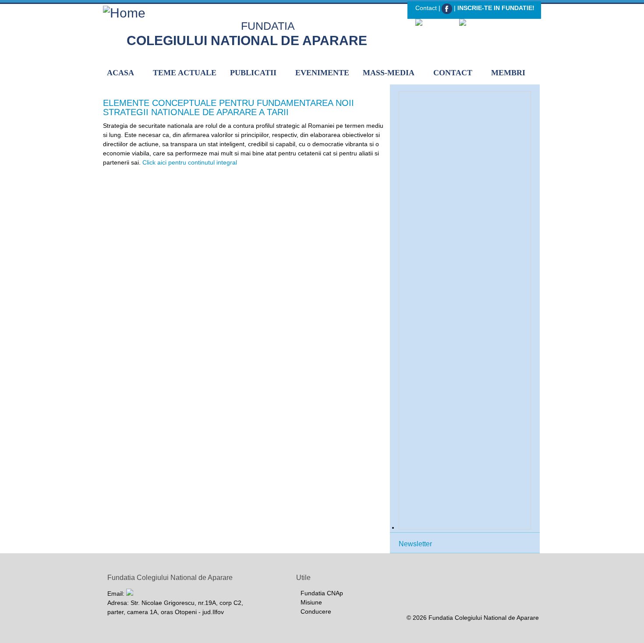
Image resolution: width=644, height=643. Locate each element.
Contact (426, 7)
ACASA (120, 72)
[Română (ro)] (436, 23)
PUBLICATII (253, 72)
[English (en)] (479, 23)
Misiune (311, 602)
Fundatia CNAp (322, 593)
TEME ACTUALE (184, 72)
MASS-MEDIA (388, 72)
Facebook (447, 9)
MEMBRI (508, 72)
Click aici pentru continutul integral (189, 162)
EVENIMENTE (322, 72)
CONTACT (452, 72)
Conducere (316, 611)
